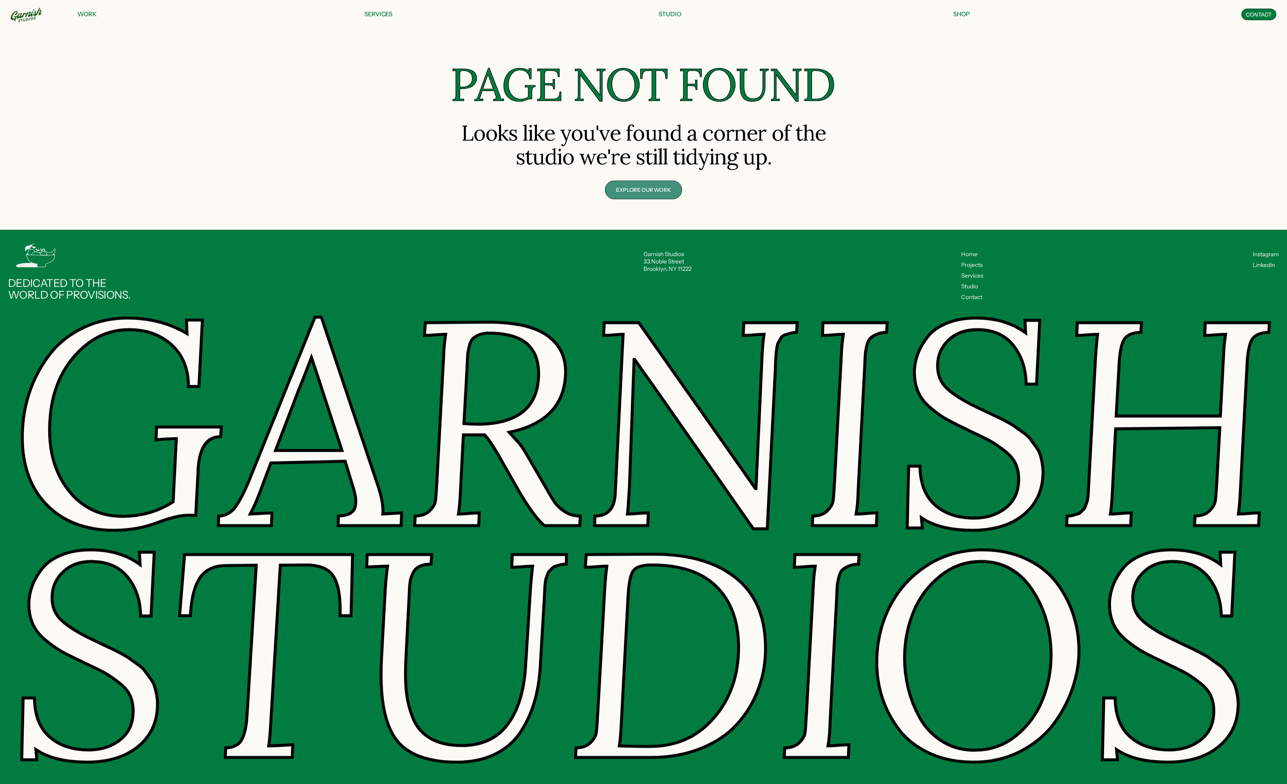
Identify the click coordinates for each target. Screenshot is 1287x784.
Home (969, 254)
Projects (972, 265)
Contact (971, 297)
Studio (969, 286)
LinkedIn (1264, 265)
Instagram (1266, 254)
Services (972, 275)
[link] (87, 14)
